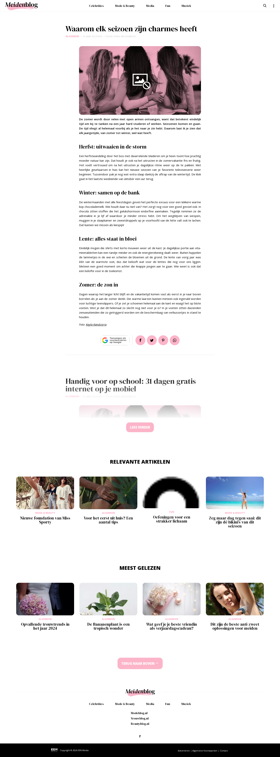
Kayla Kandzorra (96, 324)
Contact (224, 750)
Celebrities (96, 6)
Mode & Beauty (125, 6)
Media (150, 6)
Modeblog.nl (139, 713)
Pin (163, 340)
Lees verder (140, 427)
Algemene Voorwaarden (204, 750)
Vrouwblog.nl (140, 718)
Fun (167, 6)
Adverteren (184, 750)
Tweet (152, 340)
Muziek (186, 6)
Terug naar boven (137, 663)
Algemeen (72, 36)
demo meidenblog (125, 36)
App (175, 340)
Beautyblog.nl (140, 724)
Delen (140, 340)
